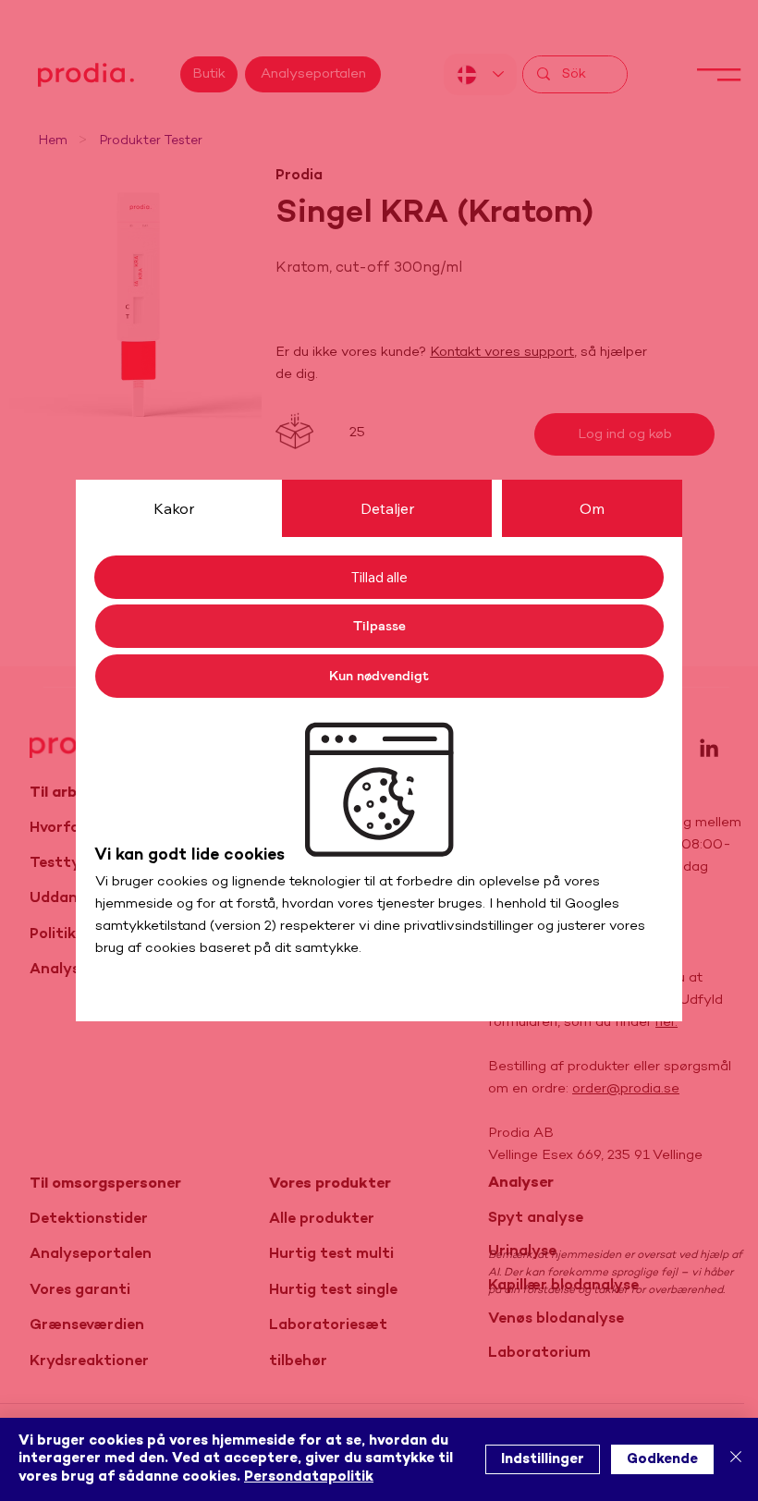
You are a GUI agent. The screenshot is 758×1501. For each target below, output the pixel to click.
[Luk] (736, 1460)
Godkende (662, 1459)
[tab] (174, 508)
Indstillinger (542, 1459)
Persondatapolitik (308, 1477)
